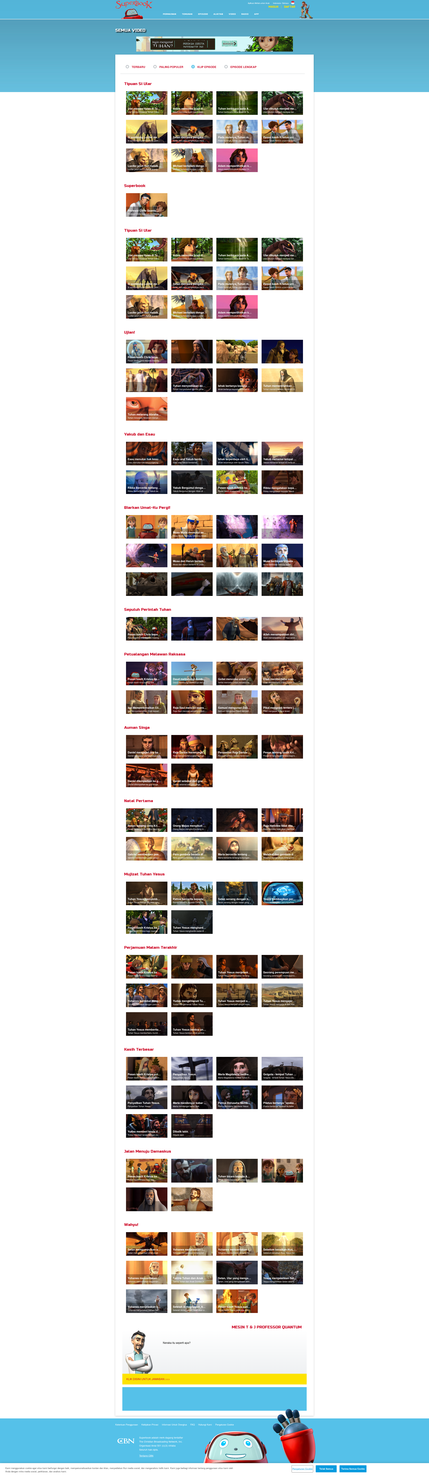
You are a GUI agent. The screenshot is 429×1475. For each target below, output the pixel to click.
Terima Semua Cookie (352, 1468)
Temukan (187, 14)
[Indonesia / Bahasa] (284, 0)
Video (232, 14)
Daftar (289, 7)
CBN (126, 1442)
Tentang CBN (146, 1455)
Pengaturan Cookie (224, 1424)
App (256, 14)
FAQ (192, 1424)
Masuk (273, 7)
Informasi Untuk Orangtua (174, 1424)
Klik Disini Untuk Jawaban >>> (148, 1379)
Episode (203, 14)
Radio (245, 14)
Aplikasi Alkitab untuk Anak (259, 3)
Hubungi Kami (205, 1424)
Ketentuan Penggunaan (126, 1424)
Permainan (169, 14)
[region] (214, 1469)
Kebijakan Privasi (149, 1424)
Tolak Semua (326, 1468)
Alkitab (218, 14)
